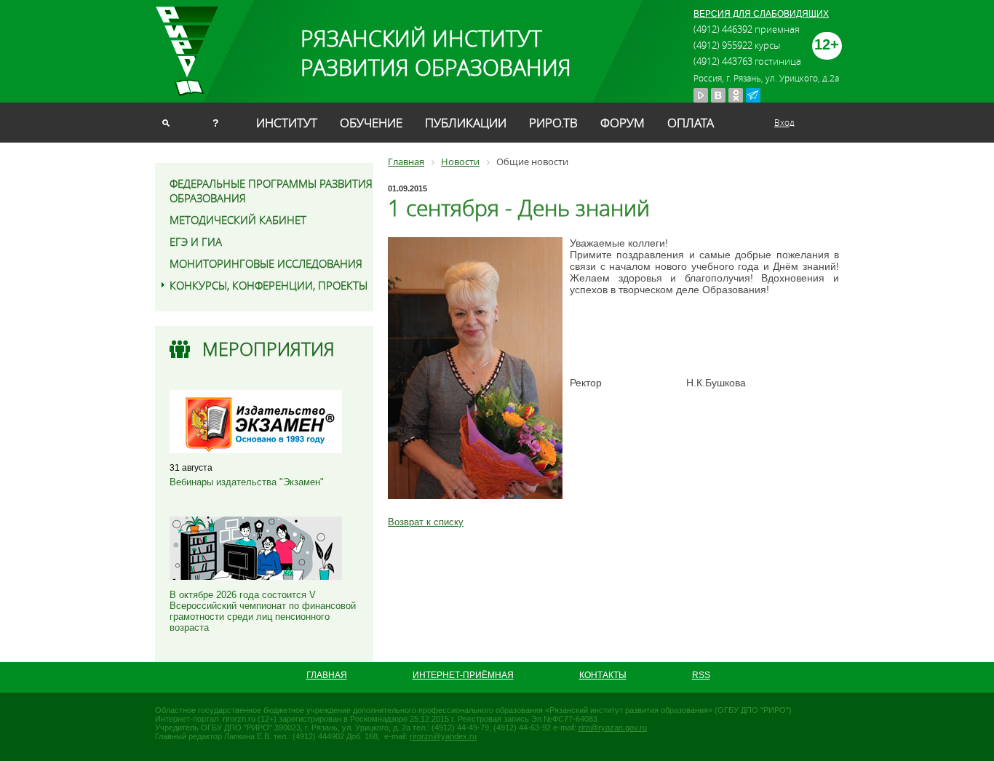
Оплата (690, 122)
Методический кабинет (238, 219)
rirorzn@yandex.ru (443, 736)
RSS (701, 675)
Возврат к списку (426, 522)
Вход (784, 122)
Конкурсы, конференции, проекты (268, 285)
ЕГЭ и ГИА (196, 241)
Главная (326, 675)
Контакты (603, 675)
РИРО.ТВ (553, 122)
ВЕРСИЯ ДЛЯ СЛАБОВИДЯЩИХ (761, 14)
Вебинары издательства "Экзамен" (247, 482)
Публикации (465, 122)
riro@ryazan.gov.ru (612, 727)
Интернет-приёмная (463, 675)
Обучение (371, 122)
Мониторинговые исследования (266, 263)
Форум (622, 122)
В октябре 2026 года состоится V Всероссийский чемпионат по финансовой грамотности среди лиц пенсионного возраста (263, 611)
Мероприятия (268, 349)
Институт (286, 122)
